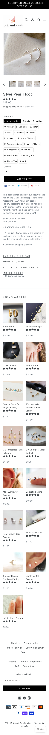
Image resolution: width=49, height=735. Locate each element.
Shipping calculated (12, 106)
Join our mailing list (24, 674)
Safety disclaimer (35, 647)
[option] (13, 84)
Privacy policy (31, 643)
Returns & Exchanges (31, 661)
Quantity (7, 167)
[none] (12, 121)
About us (15, 643)
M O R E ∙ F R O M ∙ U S (14, 261)
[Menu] (44, 19)
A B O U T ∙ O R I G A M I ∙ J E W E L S (20, 267)
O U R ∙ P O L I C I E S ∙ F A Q (16, 256)
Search (24, 652)
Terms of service (13, 647)
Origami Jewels (19, 723)
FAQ (17, 666)
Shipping (11, 661)
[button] (10, 99)
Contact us (28, 666)
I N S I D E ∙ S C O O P (13, 273)
